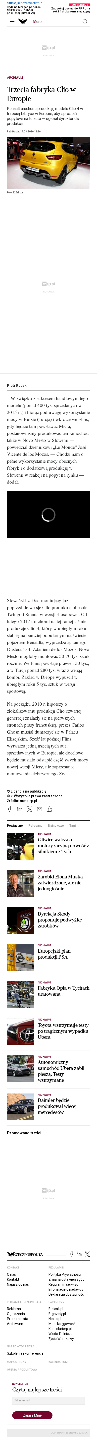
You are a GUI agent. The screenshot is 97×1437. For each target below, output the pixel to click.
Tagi (72, 825)
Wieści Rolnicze (60, 1334)
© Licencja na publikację (27, 791)
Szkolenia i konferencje (25, 1353)
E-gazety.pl (57, 1314)
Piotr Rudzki (17, 386)
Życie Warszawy (61, 1339)
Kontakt (13, 1279)
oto (37, 21)
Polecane (35, 825)
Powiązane (15, 825)
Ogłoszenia (16, 1314)
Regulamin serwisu (63, 1284)
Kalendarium (58, 1362)
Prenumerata (17, 1319)
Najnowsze (56, 825)
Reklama (14, 1309)
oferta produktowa (22, 1369)
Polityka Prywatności (64, 1274)
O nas (11, 1274)
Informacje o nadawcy (65, 1289)
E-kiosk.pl (55, 1309)
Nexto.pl (54, 1319)
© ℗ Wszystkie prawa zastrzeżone (34, 796)
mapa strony (16, 1362)
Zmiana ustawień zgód (66, 1279)
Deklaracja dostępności (66, 1294)
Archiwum (15, 77)
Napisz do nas (18, 1284)
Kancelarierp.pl (60, 1329)
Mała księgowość (61, 1324)
